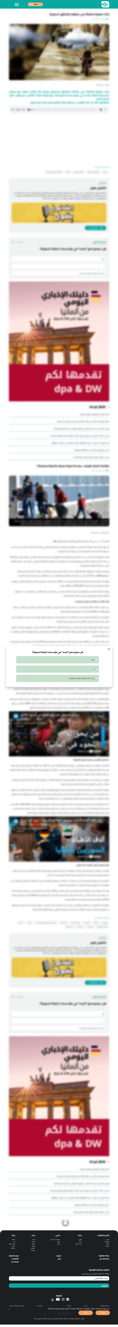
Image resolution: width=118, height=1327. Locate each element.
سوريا (105, 172)
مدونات (107, 1245)
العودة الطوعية (102, 925)
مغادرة (105, 921)
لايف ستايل (78, 1242)
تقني (58, 1240)
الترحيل (21, 921)
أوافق (103, 1312)
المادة (99, 541)
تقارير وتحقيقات (103, 1234)
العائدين (90, 925)
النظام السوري (78, 172)
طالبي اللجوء (75, 921)
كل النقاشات (19, 242)
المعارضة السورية (93, 172)
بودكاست (15, 1260)
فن (14, 1240)
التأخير (29, 921)
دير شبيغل (69, 925)
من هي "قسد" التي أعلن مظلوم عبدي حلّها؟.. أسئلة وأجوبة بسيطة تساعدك (79, 435)
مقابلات (33, 1247)
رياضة (13, 1238)
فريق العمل (39, 1304)
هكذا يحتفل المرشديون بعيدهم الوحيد (94, 414)
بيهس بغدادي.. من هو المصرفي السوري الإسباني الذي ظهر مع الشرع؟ (81, 428)
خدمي (57, 1234)
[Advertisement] (59, 141)
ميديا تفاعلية (14, 1254)
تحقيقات (106, 1240)
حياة (13, 1234)
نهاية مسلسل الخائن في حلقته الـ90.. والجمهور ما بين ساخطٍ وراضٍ (83, 421)
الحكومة (64, 921)
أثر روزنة (69, 1304)
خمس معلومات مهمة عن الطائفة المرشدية (91, 450)
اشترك (104, 1284)
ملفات (33, 1240)
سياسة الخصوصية (104, 1304)
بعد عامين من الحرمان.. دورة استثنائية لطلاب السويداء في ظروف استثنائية (80, 443)
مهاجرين (86, 921)
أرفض (85, 1312)
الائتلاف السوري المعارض (53, 172)
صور (59, 1257)
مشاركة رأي (104, 1257)
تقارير (107, 1238)
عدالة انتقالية (104, 1254)
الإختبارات (15, 1257)
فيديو (33, 1242)
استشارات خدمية (55, 1238)
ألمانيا (96, 921)
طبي (80, 1238)
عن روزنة (86, 1304)
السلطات (80, 925)
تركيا (67, 172)
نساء (80, 1240)
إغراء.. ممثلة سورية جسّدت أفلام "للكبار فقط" (91, 457)
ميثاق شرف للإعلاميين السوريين (16, 1304)
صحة (80, 1234)
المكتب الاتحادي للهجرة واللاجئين (46, 921)
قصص (107, 1242)
